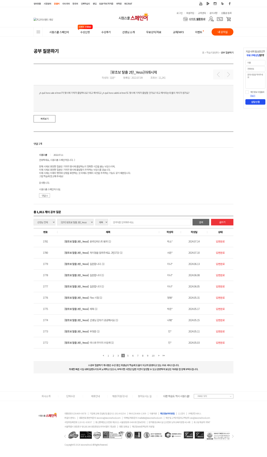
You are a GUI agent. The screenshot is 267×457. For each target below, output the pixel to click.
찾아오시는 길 (144, 396)
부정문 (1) (82, 331)
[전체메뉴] (38, 31)
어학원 (119, 3)
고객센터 (202, 13)
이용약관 (153, 413)
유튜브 (200, 3)
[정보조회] (141, 422)
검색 (201, 222)
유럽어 (56, 3)
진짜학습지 (85, 3)
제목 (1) (80, 309)
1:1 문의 (181, 413)
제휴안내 (95, 396)
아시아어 (66, 3)
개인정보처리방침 (167, 413)
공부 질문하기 (227, 52)
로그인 (180, 13)
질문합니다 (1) (84, 275)
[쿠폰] (220, 19)
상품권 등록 (226, 13)
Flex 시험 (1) (83, 297)
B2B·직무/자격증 (106, 3)
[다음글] (228, 74)
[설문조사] (194, 19)
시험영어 (47, 3)
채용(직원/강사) (120, 396)
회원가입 (190, 13)
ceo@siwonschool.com (200, 417)
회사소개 (46, 396)
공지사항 (213, 13)
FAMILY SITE (202, 396)
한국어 (75, 3)
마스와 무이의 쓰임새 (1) (89, 342)
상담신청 (255, 101)
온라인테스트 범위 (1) (87, 241)
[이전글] (218, 74)
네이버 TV (208, 3)
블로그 (222, 3)
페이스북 (229, 3)
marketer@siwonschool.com (150, 417)
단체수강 (70, 396)
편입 (94, 3)
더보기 (252, 95)
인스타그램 (215, 3)
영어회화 (37, 3)
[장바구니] (229, 19)
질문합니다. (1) (84, 264)
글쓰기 (222, 222)
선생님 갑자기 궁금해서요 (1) (91, 320)
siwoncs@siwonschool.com (108, 417)
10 (153, 355)
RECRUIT (128, 3)
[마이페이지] (211, 19)
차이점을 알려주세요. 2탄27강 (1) (93, 252)
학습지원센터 (213, 52)
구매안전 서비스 (194, 413)
